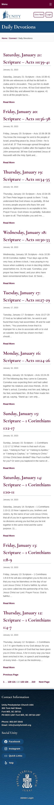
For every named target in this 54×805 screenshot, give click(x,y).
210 (33, 682)
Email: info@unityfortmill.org (16, 725)
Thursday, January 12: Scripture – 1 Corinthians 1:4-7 (27, 620)
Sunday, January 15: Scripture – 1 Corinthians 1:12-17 (27, 420)
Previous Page (10, 674)
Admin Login (27, 798)
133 (22, 682)
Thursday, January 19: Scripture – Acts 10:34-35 (26, 175)
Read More (9, 102)
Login (49, 14)
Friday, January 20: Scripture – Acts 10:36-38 (26, 115)
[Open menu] (50, 4)
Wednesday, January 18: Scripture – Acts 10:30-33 (26, 235)
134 (26, 682)
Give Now (39, 14)
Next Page (44, 682)
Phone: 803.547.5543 (12, 722)
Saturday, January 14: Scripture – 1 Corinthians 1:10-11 (27, 484)
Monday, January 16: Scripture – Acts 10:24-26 (26, 356)
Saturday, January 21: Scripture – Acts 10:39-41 (26, 58)
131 (14, 682)
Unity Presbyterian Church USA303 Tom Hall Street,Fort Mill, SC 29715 (18, 708)
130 (9, 682)
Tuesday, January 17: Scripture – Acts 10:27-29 (26, 296)
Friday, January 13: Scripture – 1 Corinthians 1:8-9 (27, 552)
